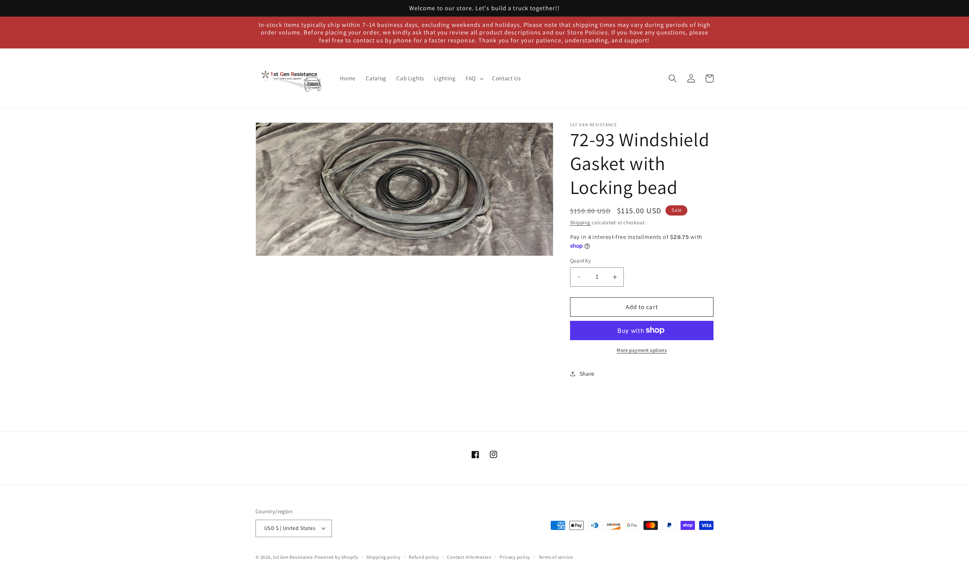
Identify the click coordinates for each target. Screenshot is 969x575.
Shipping (580, 222)
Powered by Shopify (336, 557)
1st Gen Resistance (293, 557)
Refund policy (424, 557)
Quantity (580, 260)
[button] (474, 78)
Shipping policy (383, 557)
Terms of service (556, 557)
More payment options (642, 350)
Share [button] (587, 373)
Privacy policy (515, 557)
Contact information (469, 557)
